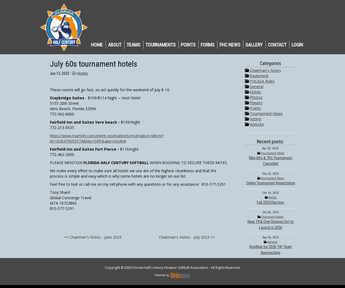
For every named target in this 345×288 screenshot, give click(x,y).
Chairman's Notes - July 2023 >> (187, 237)
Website (257, 124)
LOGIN (297, 45)
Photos (256, 97)
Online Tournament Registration (270, 183)
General (256, 86)
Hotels (82, 73)
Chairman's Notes (265, 70)
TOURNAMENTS (161, 45)
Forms (208, 45)
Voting (255, 118)
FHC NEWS (230, 45)
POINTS (188, 45)
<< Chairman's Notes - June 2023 (93, 237)
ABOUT (115, 45)
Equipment (259, 75)
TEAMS (133, 45)
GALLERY (254, 45)
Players (256, 102)
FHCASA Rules (262, 81)
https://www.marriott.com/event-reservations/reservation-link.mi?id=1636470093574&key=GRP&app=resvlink (107, 138)
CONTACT (277, 45)
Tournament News (266, 113)
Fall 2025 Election (270, 202)
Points (255, 108)
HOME (97, 45)
